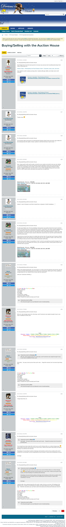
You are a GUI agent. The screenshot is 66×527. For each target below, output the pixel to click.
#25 (61, 394)
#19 (61, 159)
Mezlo (8, 271)
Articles (21, 28)
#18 (61, 135)
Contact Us (52, 516)
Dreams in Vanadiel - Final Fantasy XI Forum (38, 77)
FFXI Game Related (13, 34)
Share (9, 79)
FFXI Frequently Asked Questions (26, 34)
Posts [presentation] (4, 52)
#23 (61, 309)
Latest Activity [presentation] (11, 52)
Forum (6, 34)
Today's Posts (6, 31)
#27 (61, 462)
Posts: (7, 77)
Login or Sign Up (58, 1)
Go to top (60, 516)
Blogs (13, 28)
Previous (55, 511)
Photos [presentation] (19, 52)
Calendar (35, 31)
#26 (61, 433)
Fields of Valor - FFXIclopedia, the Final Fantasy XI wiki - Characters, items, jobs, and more (38, 68)
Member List (28, 31)
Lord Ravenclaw (8, 118)
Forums (4, 28)
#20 (61, 199)
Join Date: (6, 76)
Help (46, 516)
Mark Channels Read (17, 31)
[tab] (4, 52)
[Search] (63, 15)
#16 (61, 60)
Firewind (8, 166)
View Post (34, 439)
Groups (30, 28)
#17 (61, 112)
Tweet (9, 82)
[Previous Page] (52, 56)
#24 (61, 349)
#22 (61, 264)
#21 (61, 223)
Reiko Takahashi (21, 183)
